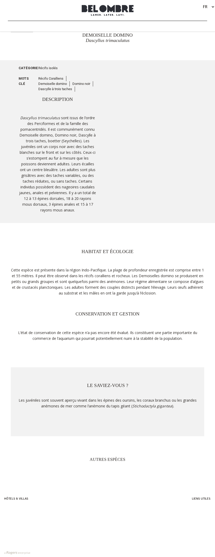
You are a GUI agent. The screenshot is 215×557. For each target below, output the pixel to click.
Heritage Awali (14, 518)
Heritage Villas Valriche (193, 507)
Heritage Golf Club (197, 513)
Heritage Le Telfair (17, 513)
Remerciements (200, 529)
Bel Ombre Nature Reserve (192, 518)
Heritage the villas (17, 524)
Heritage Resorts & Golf (21, 507)
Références (202, 535)
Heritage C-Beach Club (194, 524)
